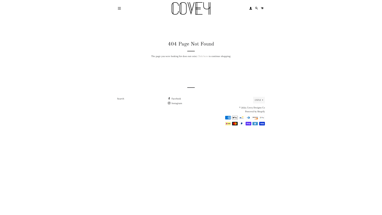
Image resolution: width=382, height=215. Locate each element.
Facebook (176, 98)
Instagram (176, 103)
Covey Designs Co (256, 107)
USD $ (258, 100)
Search (120, 98)
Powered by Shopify (255, 111)
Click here (203, 56)
